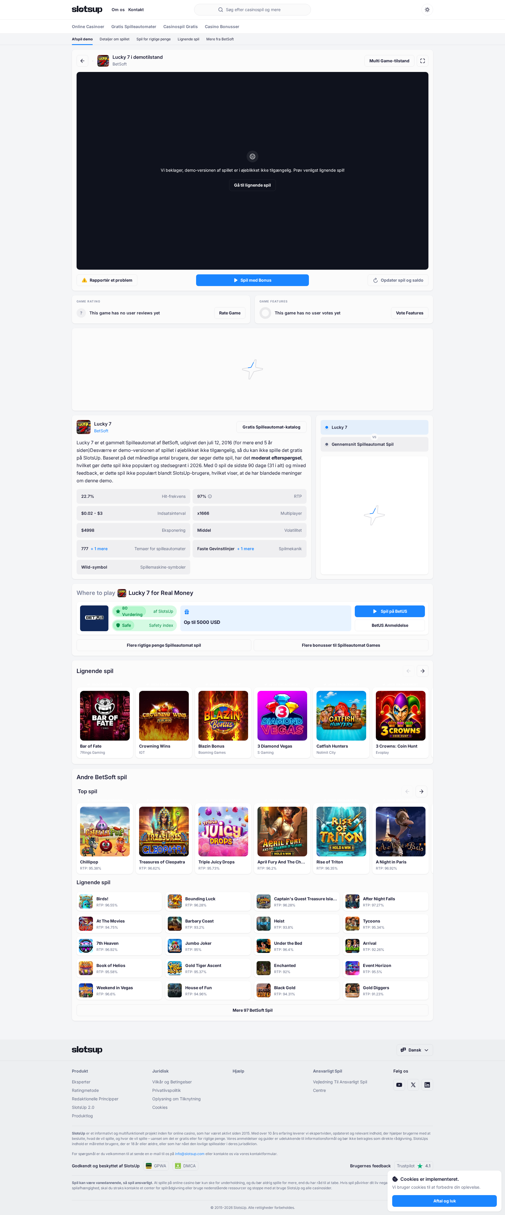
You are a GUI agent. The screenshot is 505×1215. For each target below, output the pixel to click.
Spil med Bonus (256, 280)
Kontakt (136, 9)
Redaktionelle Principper (95, 1098)
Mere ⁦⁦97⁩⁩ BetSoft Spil (253, 1010)
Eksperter (81, 1081)
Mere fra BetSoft (220, 39)
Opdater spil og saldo (402, 280)
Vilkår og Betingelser (172, 1081)
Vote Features (409, 312)
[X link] (413, 1085)
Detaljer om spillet (114, 39)
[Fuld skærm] (422, 61)
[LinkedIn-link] (427, 1085)
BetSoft (101, 430)
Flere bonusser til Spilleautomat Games (341, 645)
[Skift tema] (427, 10)
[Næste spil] (422, 671)
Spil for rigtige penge (153, 39)
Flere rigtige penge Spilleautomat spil (164, 645)
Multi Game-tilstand (389, 60)
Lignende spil (188, 39)
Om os (118, 9)
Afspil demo (82, 39)
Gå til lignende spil (252, 185)
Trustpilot (413, 1165)
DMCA (189, 1165)
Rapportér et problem (111, 280)
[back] (82, 61)
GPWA (160, 1165)
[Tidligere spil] (408, 671)
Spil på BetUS (394, 611)
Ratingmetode (85, 1090)
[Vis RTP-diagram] (209, 496)
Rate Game (230, 312)
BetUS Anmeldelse (390, 625)
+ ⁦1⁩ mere (99, 548)
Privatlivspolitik (166, 1090)
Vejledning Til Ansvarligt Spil (340, 1081)
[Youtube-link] (399, 1085)
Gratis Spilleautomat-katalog (271, 426)
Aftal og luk (444, 1200)
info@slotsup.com (190, 1154)
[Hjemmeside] (87, 9)
